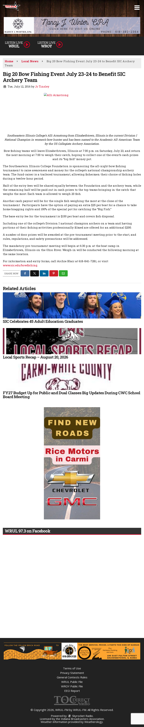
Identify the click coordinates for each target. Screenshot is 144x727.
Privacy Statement (72, 673)
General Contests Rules (72, 677)
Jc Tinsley (42, 86)
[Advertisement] (72, 25)
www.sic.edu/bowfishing (20, 265)
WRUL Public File (72, 682)
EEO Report (72, 691)
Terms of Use (72, 668)
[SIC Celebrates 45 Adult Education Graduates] (72, 305)
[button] (137, 8)
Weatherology (93, 722)
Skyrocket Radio (82, 716)
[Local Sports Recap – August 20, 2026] (72, 341)
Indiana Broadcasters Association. (82, 719)
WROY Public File (72, 686)
